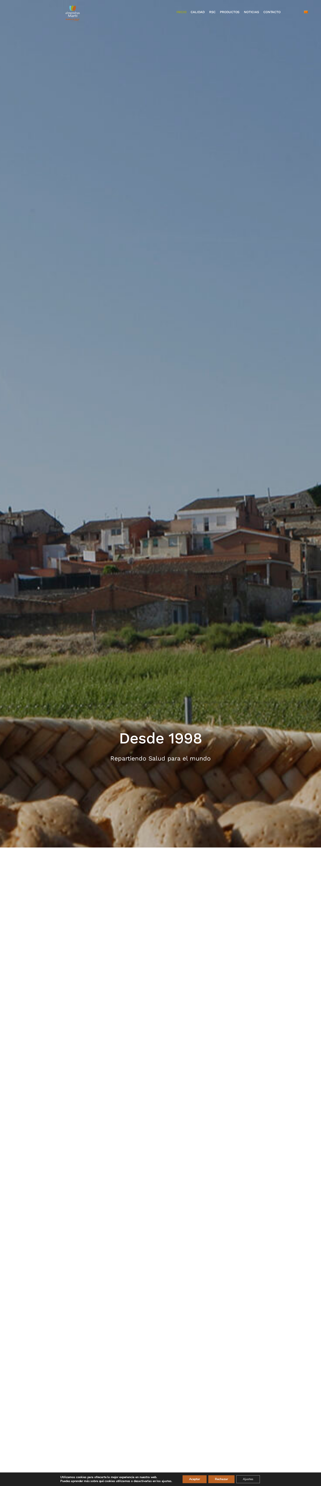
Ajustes (248, 1479)
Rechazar (221, 1479)
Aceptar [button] (194, 1479)
